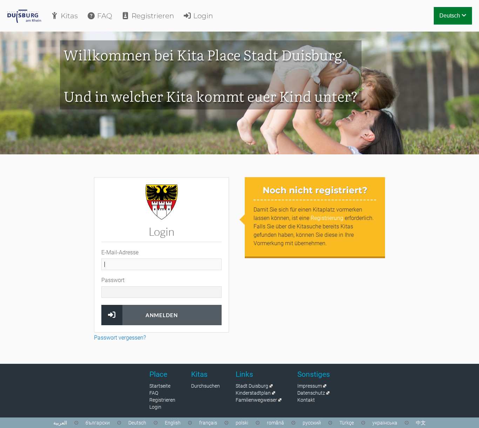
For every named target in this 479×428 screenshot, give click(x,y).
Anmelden (162, 315)
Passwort (112, 280)
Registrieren (152, 16)
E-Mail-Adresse (120, 252)
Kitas (68, 16)
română (275, 423)
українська (384, 423)
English (173, 423)
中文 (421, 423)
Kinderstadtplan (253, 393)
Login (202, 16)
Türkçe (346, 423)
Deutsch (450, 16)
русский (312, 423)
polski (242, 423)
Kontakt (306, 400)
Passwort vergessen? (120, 337)
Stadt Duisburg (252, 386)
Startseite (159, 386)
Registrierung (327, 218)
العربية (60, 423)
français (208, 423)
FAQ (103, 16)
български (98, 423)
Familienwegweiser (256, 400)
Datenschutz (311, 393)
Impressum (309, 386)
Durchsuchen (205, 386)
